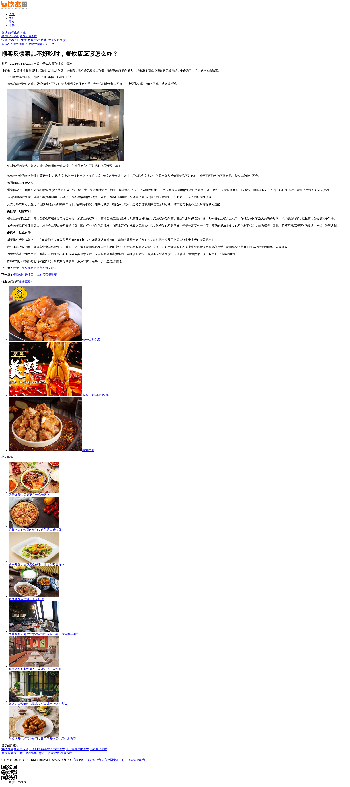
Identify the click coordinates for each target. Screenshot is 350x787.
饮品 (37, 40)
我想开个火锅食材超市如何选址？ (35, 267)
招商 (12, 14)
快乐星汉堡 (21, 749)
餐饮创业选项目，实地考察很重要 (35, 274)
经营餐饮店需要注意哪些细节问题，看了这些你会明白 (44, 634)
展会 (12, 21)
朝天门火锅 (36, 749)
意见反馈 (44, 753)
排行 (12, 25)
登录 (4, 32)
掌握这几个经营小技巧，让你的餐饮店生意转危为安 (42, 738)
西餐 (31, 40)
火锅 (11, 40)
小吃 (17, 40)
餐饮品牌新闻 (28, 36)
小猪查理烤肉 (98, 749)
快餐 (4, 40)
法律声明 (57, 753)
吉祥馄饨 (7, 749)
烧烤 (44, 40)
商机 (12, 18)
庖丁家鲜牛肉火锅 (77, 749)
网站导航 (32, 753)
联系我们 (69, 753)
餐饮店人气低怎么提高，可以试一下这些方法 (38, 703)
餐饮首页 (7, 753)
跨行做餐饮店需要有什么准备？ (29, 494)
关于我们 (20, 753)
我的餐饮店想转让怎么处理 (26, 599)
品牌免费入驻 (17, 32)
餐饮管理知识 (37, 43)
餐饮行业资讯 (10, 36)
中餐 (24, 40)
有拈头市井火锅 (54, 749)
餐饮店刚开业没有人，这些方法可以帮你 (35, 668)
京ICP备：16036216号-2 (88, 759)
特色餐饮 (60, 40)
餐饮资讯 (19, 43)
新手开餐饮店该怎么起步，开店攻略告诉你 (36, 564)
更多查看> (25, 281)
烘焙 (50, 40)
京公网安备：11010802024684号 (124, 759)
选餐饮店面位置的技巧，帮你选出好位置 (35, 529)
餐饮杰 (5, 43)
